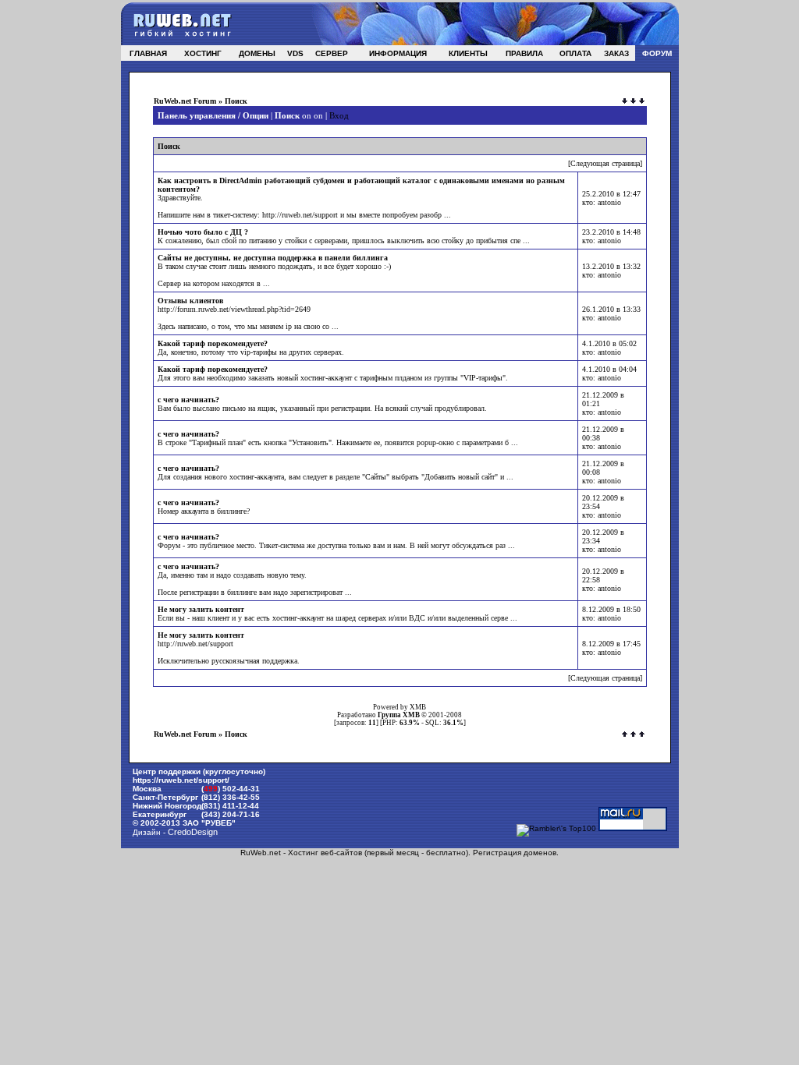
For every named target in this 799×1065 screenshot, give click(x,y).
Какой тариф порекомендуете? (213, 343)
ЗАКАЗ (616, 53)
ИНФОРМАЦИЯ (398, 53)
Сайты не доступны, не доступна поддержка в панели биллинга (273, 257)
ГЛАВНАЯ (148, 53)
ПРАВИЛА (524, 53)
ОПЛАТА (575, 53)
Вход (339, 115)
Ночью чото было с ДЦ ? (203, 232)
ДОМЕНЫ (257, 53)
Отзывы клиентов (190, 300)
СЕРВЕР (331, 53)
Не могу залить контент (201, 609)
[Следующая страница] (605, 163)
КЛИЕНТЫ (468, 53)
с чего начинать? (188, 399)
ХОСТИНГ (203, 53)
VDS (295, 53)
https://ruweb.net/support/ (181, 780)
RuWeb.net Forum (185, 101)
